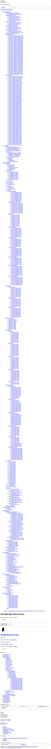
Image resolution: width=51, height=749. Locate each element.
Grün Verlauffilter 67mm (16, 263)
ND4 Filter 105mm (15, 397)
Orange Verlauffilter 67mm (16, 283)
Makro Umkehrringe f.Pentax (14, 526)
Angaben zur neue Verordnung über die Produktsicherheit (15, 738)
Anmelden (8, 9)
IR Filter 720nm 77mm (16, 296)
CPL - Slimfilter (9, 187)
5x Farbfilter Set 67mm (13, 175)
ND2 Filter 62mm (15, 337)
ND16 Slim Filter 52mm (16, 444)
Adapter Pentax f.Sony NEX (14, 30)
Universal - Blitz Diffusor (13, 156)
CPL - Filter (8, 185)
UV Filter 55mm (11, 474)
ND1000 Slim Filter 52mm (16, 449)
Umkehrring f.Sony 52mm (16, 533)
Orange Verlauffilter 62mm (16, 282)
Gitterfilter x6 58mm (15, 219)
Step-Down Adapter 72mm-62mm (15, 65)
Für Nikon (8, 590)
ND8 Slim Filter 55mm (16, 417)
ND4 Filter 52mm (15, 345)
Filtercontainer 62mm (12, 603)
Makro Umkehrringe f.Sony (14, 530)
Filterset (7, 487)
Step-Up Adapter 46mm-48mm (15, 107)
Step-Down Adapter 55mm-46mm (15, 45)
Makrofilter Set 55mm (13, 542)
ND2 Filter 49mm (15, 332)
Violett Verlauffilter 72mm (16, 273)
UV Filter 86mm (11, 484)
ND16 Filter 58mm (15, 374)
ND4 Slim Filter (11, 399)
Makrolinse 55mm (12, 322)
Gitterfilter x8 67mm (15, 222)
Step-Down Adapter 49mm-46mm (15, 41)
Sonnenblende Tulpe (10, 575)
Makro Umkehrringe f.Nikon (14, 521)
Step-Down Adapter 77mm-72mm (15, 70)
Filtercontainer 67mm (12, 605)
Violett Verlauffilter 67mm (16, 272)
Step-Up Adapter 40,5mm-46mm (15, 99)
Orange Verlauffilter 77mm (16, 277)
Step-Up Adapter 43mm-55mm (15, 105)
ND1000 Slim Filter (12, 447)
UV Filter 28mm (11, 464)
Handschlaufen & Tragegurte (9, 507)
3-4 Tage (7, 642)
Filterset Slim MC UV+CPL (14, 501)
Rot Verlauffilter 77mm (16, 246)
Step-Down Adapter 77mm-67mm (15, 69)
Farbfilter (8, 163)
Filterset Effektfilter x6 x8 (13, 493)
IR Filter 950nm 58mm (16, 312)
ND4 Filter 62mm (15, 349)
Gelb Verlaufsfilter (12, 247)
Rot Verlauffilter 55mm (16, 240)
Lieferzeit (5, 727)
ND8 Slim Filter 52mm (16, 416)
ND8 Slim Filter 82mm (16, 424)
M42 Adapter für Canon (13, 19)
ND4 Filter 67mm (15, 350)
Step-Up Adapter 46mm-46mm (15, 106)
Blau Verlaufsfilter (12, 227)
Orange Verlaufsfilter (12, 276)
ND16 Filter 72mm (15, 377)
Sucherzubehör (6, 587)
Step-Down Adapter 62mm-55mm (15, 56)
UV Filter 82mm (11, 483)
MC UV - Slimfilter (10, 485)
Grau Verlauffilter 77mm (16, 198)
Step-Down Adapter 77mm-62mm (15, 68)
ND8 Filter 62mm (15, 362)
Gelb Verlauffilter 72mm (16, 254)
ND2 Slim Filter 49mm (16, 387)
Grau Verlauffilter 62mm (16, 194)
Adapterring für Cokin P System (15, 14)
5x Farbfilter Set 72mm (13, 176)
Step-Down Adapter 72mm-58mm (15, 64)
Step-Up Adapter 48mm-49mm (15, 113)
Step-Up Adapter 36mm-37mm (15, 87)
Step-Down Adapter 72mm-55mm (15, 63)
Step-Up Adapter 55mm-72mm (15, 126)
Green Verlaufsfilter (12, 257)
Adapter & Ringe (6, 11)
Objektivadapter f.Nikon (11, 21)
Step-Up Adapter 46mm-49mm (15, 108)
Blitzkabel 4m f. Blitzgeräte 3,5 (12, 149)
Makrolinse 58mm (12, 324)
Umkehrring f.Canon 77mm (17, 520)
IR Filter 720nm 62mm (16, 292)
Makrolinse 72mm (12, 327)
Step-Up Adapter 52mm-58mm (15, 117)
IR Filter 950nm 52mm (16, 309)
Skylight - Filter (9, 182)
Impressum (5, 733)
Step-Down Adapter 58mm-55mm (15, 52)
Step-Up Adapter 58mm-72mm (15, 132)
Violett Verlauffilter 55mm (16, 269)
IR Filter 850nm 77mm (16, 306)
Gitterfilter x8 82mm (15, 225)
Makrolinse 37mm (12, 319)
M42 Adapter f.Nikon (13, 25)
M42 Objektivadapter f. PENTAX (15, 32)
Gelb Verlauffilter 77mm (16, 255)
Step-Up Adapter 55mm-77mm (15, 127)
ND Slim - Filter (9, 385)
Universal (8, 584)
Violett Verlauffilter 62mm (16, 271)
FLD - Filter (8, 180)
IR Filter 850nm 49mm (16, 298)
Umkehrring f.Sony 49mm (16, 532)
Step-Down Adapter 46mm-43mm (15, 39)
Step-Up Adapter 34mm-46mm (15, 86)
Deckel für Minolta (10, 558)
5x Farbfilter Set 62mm (13, 174)
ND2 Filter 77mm (15, 340)
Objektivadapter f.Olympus (11, 26)
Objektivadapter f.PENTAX (12, 29)
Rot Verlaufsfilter (12, 237)
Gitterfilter (10, 214)
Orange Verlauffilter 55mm (16, 279)
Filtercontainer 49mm (12, 599)
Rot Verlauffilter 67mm (16, 243)
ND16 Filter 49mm (15, 370)
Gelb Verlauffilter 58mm (16, 251)
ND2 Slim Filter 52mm (16, 388)
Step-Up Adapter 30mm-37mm (15, 84)
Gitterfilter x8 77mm (15, 224)
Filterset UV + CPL (12, 503)
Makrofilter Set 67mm (13, 546)
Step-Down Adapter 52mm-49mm (15, 44)
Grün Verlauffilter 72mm (16, 264)
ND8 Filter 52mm (15, 358)
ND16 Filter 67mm (15, 376)
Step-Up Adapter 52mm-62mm (15, 118)
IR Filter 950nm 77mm (16, 316)
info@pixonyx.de (4, 723)
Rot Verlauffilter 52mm (16, 239)
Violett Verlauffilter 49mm (16, 266)
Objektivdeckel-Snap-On (11, 570)
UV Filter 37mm (11, 467)
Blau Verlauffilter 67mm (16, 234)
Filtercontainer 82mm (12, 607)
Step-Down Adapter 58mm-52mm (15, 51)
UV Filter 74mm (11, 480)
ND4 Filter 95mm (15, 355)
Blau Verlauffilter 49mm (16, 228)
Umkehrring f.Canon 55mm (17, 515)
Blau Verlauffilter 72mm (16, 235)
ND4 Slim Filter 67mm (16, 408)
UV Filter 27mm (11, 462)
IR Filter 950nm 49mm (16, 308)
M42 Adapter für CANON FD (14, 20)
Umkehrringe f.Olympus (13, 536)
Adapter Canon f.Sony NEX (14, 17)
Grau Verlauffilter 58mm (16, 193)
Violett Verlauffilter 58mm (16, 270)
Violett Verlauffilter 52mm (16, 267)
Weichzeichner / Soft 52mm (17, 204)
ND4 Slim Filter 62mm (16, 407)
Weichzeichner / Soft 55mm (17, 205)
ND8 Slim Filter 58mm (16, 418)
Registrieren (3, 9)
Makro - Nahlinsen (10, 318)
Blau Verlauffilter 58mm (16, 231)
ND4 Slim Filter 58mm (16, 406)
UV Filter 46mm (11, 471)
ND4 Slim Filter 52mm (16, 405)
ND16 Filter (11, 369)
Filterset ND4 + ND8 (12, 496)
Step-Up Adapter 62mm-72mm (15, 138)
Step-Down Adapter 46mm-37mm (15, 36)
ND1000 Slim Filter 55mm (16, 450)
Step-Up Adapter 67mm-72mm (15, 143)
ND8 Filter (10, 356)
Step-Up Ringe (9, 75)
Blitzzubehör (6, 145)
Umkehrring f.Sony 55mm (16, 534)
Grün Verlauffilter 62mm (16, 261)
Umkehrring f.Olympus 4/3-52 (17, 539)
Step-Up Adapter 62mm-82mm (15, 141)
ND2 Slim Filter (11, 386)
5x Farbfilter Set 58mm (13, 173)
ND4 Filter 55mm (15, 346)
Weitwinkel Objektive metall (12, 582)
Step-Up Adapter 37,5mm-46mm (15, 89)
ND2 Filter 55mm (15, 334)
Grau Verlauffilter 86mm (16, 200)
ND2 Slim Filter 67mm (16, 393)
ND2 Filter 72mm (15, 339)
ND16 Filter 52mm (15, 371)
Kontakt (5, 739)
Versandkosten (13, 639)
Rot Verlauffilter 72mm (16, 245)
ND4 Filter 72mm (15, 351)
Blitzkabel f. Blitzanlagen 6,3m (12, 147)
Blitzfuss (10, 158)
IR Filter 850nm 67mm (16, 303)
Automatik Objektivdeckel (11, 553)
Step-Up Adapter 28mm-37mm (15, 81)
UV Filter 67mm (11, 478)
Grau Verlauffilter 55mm (16, 192)
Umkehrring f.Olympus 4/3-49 (17, 538)
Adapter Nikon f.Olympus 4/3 (14, 23)
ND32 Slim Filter (12, 436)
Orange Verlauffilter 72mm (16, 284)
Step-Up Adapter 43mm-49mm (15, 102)
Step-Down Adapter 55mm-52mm (15, 47)
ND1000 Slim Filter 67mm (16, 454)
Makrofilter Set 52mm (13, 541)
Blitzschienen (11, 160)
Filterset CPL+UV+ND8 (13, 491)
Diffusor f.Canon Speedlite (14, 155)
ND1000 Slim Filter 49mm (16, 448)
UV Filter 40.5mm (12, 468)
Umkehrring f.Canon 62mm (17, 517)
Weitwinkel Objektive (10, 580)
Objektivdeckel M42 (10, 565)
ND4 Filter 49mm (15, 344)
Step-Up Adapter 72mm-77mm (15, 144)
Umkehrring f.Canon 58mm (17, 516)
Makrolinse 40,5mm (12, 320)
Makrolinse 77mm (12, 328)
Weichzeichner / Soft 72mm (17, 210)
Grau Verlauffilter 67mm (16, 196)
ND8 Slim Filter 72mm (16, 422)
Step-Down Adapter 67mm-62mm (15, 62)
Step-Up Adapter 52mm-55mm (15, 115)
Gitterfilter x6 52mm (15, 217)
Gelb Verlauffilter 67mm (16, 253)
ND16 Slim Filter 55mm (16, 446)
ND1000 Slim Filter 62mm (16, 453)
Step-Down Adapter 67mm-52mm (15, 58)
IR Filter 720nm (11, 286)
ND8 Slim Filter (11, 412)
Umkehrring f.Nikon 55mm (17, 523)
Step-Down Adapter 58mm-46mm (15, 48)
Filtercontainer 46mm (12, 597)
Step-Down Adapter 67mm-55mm (15, 59)
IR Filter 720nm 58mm (16, 291)
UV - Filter (8, 460)
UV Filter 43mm (11, 469)
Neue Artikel (6, 702)
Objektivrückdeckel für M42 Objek (15, 566)
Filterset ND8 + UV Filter (13, 498)
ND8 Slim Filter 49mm (16, 414)
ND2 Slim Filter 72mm (16, 394)
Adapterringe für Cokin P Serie (12, 13)
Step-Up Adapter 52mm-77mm (15, 121)
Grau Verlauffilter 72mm (16, 197)
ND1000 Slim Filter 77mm (16, 456)
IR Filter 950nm (11, 307)
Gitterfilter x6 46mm (15, 215)
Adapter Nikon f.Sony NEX (14, 22)
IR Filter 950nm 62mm (16, 313)
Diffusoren (8, 151)
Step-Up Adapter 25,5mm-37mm (15, 76)
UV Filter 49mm (11, 472)
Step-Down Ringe (9, 34)
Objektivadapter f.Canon (11, 15)
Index (4, 726)
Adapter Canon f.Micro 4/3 (14, 27)
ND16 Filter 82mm (15, 380)
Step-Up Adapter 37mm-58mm (15, 95)
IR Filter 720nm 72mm (16, 295)
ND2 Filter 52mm (15, 333)
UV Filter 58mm (11, 475)
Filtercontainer (9, 594)
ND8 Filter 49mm (15, 357)
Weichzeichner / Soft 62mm (17, 208)
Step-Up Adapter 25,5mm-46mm (15, 77)
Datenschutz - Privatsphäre (8, 730)
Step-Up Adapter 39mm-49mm (15, 97)
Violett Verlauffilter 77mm (16, 275)
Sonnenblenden (6, 574)
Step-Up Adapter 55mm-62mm (15, 124)
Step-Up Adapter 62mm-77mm (15, 139)
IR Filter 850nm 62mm (16, 302)
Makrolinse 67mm (12, 326)
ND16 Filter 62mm (15, 375)
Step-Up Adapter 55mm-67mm (15, 125)
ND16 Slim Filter (12, 425)
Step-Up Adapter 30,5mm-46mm (15, 83)
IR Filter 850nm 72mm (16, 304)
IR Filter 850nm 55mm (16, 300)
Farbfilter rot (11, 169)
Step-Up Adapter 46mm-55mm (15, 111)
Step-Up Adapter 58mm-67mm (15, 131)
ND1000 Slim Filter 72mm (16, 455)
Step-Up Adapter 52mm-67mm (15, 119)
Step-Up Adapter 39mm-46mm (15, 96)
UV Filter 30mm (11, 466)
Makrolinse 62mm (12, 325)
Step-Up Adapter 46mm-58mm (15, 112)
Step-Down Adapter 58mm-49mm (15, 50)
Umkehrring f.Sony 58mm (16, 535)
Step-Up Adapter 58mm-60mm (15, 129)
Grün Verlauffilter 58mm (16, 260)
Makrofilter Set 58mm (13, 544)
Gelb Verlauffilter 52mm (16, 248)
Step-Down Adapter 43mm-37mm (15, 35)
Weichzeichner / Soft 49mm (17, 203)
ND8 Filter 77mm (15, 365)
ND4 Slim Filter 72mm (16, 410)
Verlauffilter (8, 190)
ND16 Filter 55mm (15, 373)
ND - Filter (8, 330)
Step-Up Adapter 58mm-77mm (15, 133)
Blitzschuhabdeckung (13, 161)
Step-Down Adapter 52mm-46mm (15, 42)
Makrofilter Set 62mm (13, 545)
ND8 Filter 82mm (15, 367)
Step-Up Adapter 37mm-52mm (15, 94)
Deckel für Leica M (10, 556)
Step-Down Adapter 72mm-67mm (15, 66)
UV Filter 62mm (11, 477)
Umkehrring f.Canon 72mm (17, 519)
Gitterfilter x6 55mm (15, 218)
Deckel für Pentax (9, 560)
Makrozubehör (6, 510)
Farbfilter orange (11, 168)
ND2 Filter (10, 331)
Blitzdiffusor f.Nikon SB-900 (14, 154)
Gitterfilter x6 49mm (15, 216)
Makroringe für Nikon (10, 547)
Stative (7, 608)
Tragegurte (8, 508)
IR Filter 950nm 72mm (16, 315)
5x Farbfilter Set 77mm (13, 178)
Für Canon (8, 588)
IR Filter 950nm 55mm (16, 310)
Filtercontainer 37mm (12, 595)
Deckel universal (9, 563)
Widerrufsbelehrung (7, 732)
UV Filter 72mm (11, 479)
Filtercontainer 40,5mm (13, 596)
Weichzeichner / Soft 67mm (17, 209)
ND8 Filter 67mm (15, 363)
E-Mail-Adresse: (5, 706)
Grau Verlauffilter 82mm (16, 199)
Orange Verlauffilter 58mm (16, 280)
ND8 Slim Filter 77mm (16, 423)
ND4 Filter (10, 343)
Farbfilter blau (11, 164)
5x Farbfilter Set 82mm (13, 179)
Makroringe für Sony (10, 550)
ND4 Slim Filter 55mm (16, 403)
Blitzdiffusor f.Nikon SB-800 (14, 153)
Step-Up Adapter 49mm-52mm (15, 114)
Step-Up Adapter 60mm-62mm (15, 135)
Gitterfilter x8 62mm (15, 221)
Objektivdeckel (6, 552)
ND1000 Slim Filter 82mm (16, 458)
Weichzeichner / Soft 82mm (17, 212)
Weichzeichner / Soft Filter (14, 202)
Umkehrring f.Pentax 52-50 (17, 528)
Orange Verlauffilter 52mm (16, 278)
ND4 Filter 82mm (15, 353)
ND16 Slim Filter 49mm (16, 443)
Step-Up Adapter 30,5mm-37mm (15, 82)
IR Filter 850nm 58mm (16, 301)
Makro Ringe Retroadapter (11, 511)
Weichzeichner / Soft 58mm (17, 206)
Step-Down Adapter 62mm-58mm (15, 57)
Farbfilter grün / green (13, 167)
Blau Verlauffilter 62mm (16, 233)
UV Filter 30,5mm (12, 465)
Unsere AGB (6, 731)
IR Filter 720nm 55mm (16, 290)
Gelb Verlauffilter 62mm (16, 252)
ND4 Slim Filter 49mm (16, 404)
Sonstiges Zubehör (10, 157)
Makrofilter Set (9, 540)
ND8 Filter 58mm (15, 361)
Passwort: (23, 706)
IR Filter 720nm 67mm (16, 294)
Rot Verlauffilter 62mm (16, 242)
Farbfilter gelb (11, 166)
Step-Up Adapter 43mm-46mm (15, 100)
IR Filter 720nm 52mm (16, 289)
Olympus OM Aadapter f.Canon (12, 33)
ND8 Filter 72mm (15, 364)
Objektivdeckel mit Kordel (11, 568)
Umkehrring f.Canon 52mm (17, 514)
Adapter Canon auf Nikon (13, 16)
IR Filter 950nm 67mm (16, 314)
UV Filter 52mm (11, 473)
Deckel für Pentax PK (13, 562)
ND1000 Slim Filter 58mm (16, 452)
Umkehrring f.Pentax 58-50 (17, 529)
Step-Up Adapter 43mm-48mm (15, 101)
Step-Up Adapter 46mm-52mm (15, 109)
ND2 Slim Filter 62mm (16, 392)
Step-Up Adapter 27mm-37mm (15, 78)
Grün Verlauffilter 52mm (16, 258)
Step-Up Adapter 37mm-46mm (15, 93)
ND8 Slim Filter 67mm (16, 420)
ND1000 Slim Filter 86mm (16, 459)
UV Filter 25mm (11, 461)
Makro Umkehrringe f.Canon (14, 513)
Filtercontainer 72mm (12, 606)
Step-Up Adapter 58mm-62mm (15, 130)
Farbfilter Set (8, 170)
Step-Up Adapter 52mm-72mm (15, 120)
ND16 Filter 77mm (15, 379)
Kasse (11, 9)
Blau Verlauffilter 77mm (16, 236)
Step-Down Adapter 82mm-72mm (15, 72)
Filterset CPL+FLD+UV (13, 489)
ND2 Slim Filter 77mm (16, 395)
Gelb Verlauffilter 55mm (16, 249)
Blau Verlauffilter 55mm (16, 230)
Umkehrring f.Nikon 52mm (17, 522)
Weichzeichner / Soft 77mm (17, 211)
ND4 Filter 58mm (15, 347)
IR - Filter (8, 285)
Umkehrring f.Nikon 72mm (17, 525)
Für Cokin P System (10, 505)
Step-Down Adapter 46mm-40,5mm (16, 38)
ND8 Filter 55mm (15, 359)
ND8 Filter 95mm (15, 368)
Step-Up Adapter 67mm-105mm (15, 142)
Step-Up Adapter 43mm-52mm (15, 103)
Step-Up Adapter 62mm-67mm (15, 137)
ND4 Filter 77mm (15, 352)
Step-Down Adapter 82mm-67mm (15, 71)
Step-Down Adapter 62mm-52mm (15, 54)
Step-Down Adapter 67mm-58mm (15, 60)
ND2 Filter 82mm (15, 342)
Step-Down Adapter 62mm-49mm (15, 53)
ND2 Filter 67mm (15, 338)
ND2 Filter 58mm (15, 336)
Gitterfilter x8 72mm (15, 223)
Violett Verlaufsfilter (12, 265)
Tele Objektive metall (10, 577)
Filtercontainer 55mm (12, 601)
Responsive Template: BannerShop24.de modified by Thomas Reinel (22, 746)
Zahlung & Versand (7, 728)
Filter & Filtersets (6, 162)
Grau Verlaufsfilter (12, 191)
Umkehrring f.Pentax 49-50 (17, 527)
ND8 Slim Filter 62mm (16, 419)
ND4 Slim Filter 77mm (16, 411)
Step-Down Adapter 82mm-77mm (15, 74)
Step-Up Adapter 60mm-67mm (15, 136)
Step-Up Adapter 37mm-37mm (15, 90)
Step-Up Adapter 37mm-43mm (15, 92)
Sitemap (5, 740)
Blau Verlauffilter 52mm (16, 229)
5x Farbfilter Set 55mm (13, 172)
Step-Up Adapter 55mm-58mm (15, 123)
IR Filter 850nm (11, 297)
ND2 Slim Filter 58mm (16, 391)
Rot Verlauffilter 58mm (16, 241)
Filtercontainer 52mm (12, 600)
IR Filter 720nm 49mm (16, 288)
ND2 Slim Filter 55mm (16, 389)
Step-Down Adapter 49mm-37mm (15, 40)
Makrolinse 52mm (12, 321)
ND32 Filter (11, 381)
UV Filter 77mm (11, 481)
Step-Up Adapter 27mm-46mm (15, 80)
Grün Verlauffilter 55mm (16, 259)
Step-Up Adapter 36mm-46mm (15, 88)
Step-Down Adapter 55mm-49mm (15, 46)
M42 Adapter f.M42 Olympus (14, 28)
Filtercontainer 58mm (12, 602)
